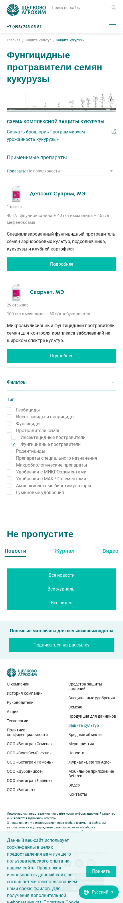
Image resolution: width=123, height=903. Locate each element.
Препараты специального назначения (56, 458)
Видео (74, 785)
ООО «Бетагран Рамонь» (30, 762)
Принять (101, 871)
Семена (75, 707)
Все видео (61, 602)
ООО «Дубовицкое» (25, 771)
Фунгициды (28, 423)
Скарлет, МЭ (47, 292)
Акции (13, 711)
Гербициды (28, 410)
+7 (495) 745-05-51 (24, 27)
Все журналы (61, 589)
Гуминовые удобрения (40, 492)
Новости (76, 753)
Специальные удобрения (91, 698)
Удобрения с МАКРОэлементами (51, 478)
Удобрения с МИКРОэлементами (51, 472)
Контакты (77, 794)
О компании (18, 684)
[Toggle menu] (112, 26)
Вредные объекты (85, 734)
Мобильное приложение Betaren (91, 773)
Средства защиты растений (85, 686)
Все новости (62, 575)
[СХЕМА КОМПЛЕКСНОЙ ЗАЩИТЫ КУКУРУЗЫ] (61, 102)
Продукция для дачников (92, 716)
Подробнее (61, 264)
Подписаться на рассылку (61, 645)
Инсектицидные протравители (53, 437)
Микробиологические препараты (51, 465)
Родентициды (30, 451)
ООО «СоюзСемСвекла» (29, 753)
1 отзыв (14, 206)
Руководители (20, 702)
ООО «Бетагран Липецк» (30, 780)
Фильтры (17, 382)
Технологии (17, 720)
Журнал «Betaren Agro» (90, 762)
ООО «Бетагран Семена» (30, 743)
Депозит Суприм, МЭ (58, 193)
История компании (25, 693)
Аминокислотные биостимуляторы (53, 485)
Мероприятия (81, 743)
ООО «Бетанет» (21, 789)
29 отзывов (18, 305)
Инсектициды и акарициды (45, 417)
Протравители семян (38, 430)
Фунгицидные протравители (51, 444)
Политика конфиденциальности (27, 732)
